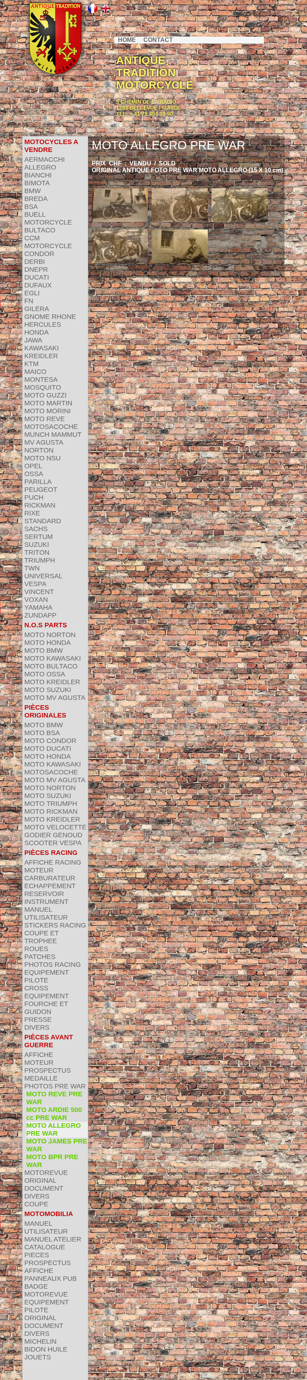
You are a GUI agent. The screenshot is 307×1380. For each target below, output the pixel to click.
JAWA (33, 340)
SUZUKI (36, 544)
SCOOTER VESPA (53, 843)
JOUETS (37, 1357)
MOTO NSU (42, 458)
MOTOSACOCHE (51, 426)
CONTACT (158, 40)
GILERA (36, 309)
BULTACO (39, 230)
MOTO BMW (43, 650)
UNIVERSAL (43, 576)
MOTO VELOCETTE (55, 827)
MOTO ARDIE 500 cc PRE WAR (54, 1113)
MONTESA (41, 379)
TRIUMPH (39, 560)
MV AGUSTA (43, 442)
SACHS (36, 529)
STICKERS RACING (55, 925)
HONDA (36, 332)
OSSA (33, 474)
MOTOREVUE (46, 1172)
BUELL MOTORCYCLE (48, 218)
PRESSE (38, 1019)
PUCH (33, 497)
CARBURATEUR (49, 878)
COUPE (36, 1204)
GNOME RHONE (50, 316)
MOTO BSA (42, 733)
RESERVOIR (44, 894)
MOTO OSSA (44, 674)
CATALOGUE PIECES (44, 1251)
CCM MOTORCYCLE (48, 242)
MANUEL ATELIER (52, 1239)
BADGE (36, 1286)
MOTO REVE (44, 419)
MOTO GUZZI (45, 395)
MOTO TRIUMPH (50, 803)
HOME (127, 40)
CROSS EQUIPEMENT (46, 992)
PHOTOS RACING (52, 964)
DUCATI (36, 277)
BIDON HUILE (45, 1349)
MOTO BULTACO (50, 666)
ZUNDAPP (40, 615)
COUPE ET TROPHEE (41, 937)
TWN (32, 568)
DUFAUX (38, 285)
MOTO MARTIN (48, 403)
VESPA (35, 584)
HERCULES (42, 324)
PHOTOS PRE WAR (55, 1086)
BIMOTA (37, 183)
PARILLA (38, 481)
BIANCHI (38, 175)
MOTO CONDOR (50, 740)
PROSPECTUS (47, 1070)
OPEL (33, 466)
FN (28, 301)
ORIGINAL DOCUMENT (43, 1184)
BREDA (36, 198)
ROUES (36, 949)
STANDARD (42, 521)
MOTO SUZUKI (47, 690)
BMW (32, 191)
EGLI (32, 293)
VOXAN (36, 599)
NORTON (39, 450)
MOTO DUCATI (47, 748)
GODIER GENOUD (53, 835)
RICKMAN (39, 505)
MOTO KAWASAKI (52, 658)
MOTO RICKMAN (50, 811)
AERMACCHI (44, 159)
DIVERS (36, 1027)
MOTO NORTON (50, 635)
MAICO (35, 371)
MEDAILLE (41, 1078)
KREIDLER (41, 356)
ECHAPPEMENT (50, 886)
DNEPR (36, 269)
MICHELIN (40, 1341)
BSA (31, 206)
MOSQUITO (42, 387)
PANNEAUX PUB (50, 1278)
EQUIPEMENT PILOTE (46, 976)
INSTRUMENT (46, 901)
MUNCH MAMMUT (53, 434)
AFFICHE (38, 1054)
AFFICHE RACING (52, 862)
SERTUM (38, 536)
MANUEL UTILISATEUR (46, 913)
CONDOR (39, 254)
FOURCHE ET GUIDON (46, 1007)
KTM (31, 364)
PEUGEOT (40, 489)
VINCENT (39, 591)
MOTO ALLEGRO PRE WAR (53, 1129)
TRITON (36, 552)
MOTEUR (39, 870)
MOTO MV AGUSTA (54, 697)
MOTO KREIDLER (52, 682)
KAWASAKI (41, 348)
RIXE (32, 513)
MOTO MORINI (47, 411)
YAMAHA (38, 607)
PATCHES (39, 956)
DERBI (34, 261)
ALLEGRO (40, 167)
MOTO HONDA (47, 642)
